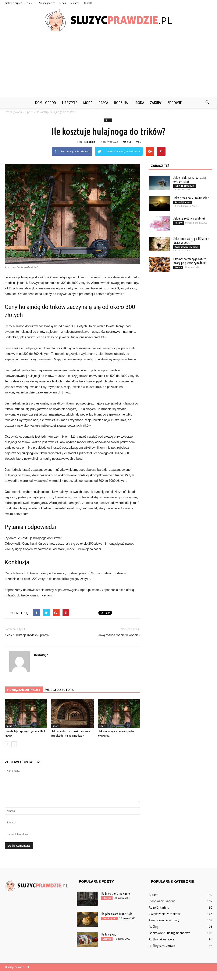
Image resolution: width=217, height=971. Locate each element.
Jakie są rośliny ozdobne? (189, 218)
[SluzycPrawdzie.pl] (108, 20)
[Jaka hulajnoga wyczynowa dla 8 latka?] (26, 713)
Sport (108, 120)
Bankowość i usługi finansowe (169, 933)
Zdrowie (174, 102)
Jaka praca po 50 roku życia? (191, 198)
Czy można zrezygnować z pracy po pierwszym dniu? (189, 261)
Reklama (74, 2)
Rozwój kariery (183, 202)
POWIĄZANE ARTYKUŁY (23, 690)
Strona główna (47, 2)
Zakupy (155, 102)
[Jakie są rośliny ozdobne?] (159, 223)
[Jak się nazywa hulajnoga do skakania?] (119, 713)
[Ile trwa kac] (87, 939)
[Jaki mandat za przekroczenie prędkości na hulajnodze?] (72, 713)
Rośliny (178, 222)
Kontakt (87, 2)
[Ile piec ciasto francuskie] (87, 919)
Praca (103, 102)
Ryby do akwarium (184, 185)
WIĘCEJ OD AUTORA (59, 690)
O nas (62, 2)
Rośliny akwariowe (161, 939)
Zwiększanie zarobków (164, 914)
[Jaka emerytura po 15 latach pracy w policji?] (159, 244)
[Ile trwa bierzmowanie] (87, 899)
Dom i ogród (45, 102)
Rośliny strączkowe (162, 946)
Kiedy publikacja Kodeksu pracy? (27, 635)
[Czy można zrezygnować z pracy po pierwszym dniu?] (159, 264)
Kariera (178, 267)
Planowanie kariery (162, 901)
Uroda (139, 102)
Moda (87, 102)
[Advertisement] (108, 65)
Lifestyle (69, 102)
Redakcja (89, 141)
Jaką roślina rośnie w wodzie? (119, 635)
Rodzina (121, 102)
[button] (207, 102)
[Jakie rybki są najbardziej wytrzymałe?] (159, 183)
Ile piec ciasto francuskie (116, 914)
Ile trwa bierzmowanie (115, 893)
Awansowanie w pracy (186, 246)
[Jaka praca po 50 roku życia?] (159, 203)
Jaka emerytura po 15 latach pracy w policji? (191, 240)
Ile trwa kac (108, 934)
